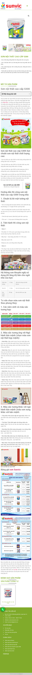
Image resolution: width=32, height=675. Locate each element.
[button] (28, 15)
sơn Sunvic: (15, 469)
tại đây (15, 569)
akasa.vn (21, 673)
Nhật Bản (5, 102)
